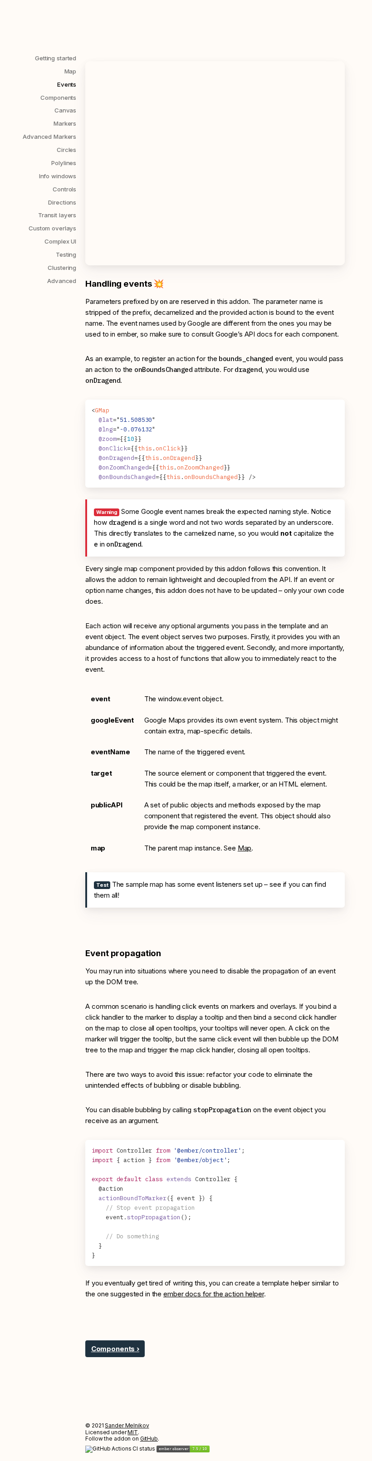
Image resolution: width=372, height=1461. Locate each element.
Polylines (63, 162)
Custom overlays (52, 228)
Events (66, 84)
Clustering (62, 267)
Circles (66, 149)
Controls (64, 189)
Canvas (65, 110)
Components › (115, 1348)
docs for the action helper (213, 1294)
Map (70, 71)
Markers (65, 123)
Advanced (61, 280)
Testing (66, 254)
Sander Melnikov (127, 1425)
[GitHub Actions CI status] (121, 1448)
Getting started (55, 58)
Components (58, 97)
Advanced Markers (49, 136)
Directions (62, 202)
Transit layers (57, 215)
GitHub (149, 1438)
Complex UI (60, 241)
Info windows (57, 176)
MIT (132, 1432)
